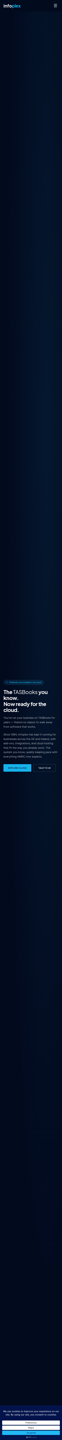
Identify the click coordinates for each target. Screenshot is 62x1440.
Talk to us (44, 768)
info (12, 6)
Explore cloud (17, 768)
